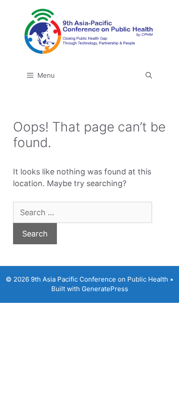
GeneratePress (105, 289)
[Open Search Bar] (149, 75)
